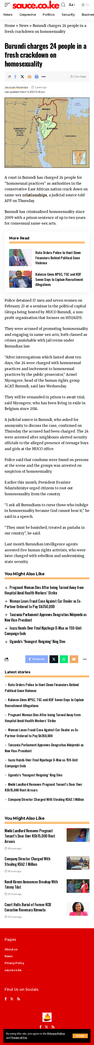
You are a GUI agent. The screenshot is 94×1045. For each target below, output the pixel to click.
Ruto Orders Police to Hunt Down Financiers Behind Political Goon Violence (58, 257)
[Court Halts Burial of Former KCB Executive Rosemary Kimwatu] (78, 909)
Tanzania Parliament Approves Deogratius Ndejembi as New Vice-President (45, 617)
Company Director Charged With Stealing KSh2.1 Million (46, 799)
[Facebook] (6, 999)
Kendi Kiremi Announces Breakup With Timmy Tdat (31, 884)
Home (10, 25)
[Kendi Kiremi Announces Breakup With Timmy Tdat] (78, 886)
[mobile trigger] (8, 5)
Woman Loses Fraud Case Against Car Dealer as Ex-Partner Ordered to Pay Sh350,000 (43, 603)
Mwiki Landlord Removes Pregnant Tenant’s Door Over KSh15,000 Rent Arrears (30, 836)
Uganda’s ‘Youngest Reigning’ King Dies (37, 641)
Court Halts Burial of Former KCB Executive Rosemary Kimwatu (28, 907)
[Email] (29, 76)
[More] (43, 76)
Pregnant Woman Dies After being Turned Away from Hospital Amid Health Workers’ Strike (44, 590)
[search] (63, 4)
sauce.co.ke (13, 970)
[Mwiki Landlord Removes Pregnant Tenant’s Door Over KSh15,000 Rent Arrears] (78, 835)
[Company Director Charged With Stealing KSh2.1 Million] (78, 863)
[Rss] (18, 999)
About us (11, 949)
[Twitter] (11, 999)
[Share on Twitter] (22, 76)
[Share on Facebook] (15, 76)
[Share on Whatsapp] (64, 659)
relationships (34, 195)
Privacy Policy (56, 1033)
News (24, 25)
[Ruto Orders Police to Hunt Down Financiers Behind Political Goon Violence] (20, 257)
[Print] (36, 76)
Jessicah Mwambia (16, 87)
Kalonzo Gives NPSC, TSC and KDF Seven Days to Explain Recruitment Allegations (59, 279)
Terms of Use (19, 1037)
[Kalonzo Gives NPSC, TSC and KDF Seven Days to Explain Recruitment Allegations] (20, 279)
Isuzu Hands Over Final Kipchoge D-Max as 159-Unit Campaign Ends (43, 630)
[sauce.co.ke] (36, 5)
